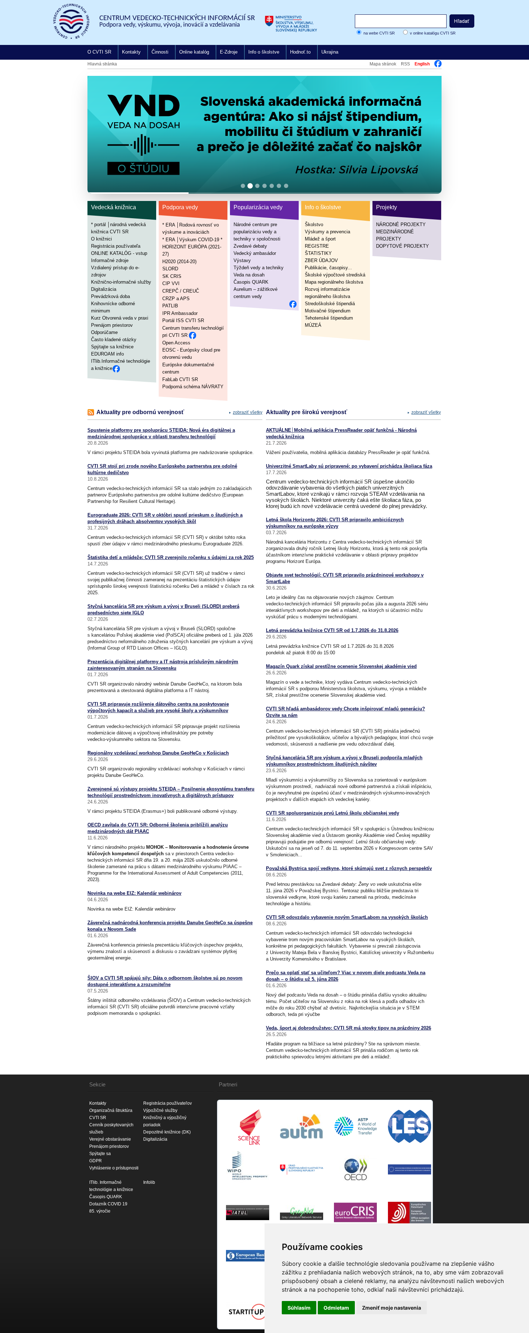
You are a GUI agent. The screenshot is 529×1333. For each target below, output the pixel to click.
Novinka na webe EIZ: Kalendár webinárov (134, 893)
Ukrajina (329, 52)
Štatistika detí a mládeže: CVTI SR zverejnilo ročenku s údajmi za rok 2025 (170, 557)
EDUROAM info (107, 354)
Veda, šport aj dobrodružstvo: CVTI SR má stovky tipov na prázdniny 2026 (348, 1028)
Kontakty (131, 52)
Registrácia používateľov (167, 1103)
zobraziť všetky (247, 412)
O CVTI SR (99, 52)
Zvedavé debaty (250, 246)
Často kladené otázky (113, 339)
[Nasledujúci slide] (430, 133)
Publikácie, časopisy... (328, 267)
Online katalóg (194, 52)
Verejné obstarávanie (110, 1139)
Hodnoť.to (300, 52)
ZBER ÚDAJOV (321, 260)
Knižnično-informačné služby (121, 282)
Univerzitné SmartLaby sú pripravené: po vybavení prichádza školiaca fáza (349, 466)
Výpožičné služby (160, 1110)
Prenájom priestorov (112, 325)
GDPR (95, 1160)
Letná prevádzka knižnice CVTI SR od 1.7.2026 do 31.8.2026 (332, 630)
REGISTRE (317, 246)
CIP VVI (171, 283)
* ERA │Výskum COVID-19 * (192, 239)
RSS (405, 64)
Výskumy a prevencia (327, 231)
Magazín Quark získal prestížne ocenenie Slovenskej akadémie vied (341, 666)
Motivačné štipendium (328, 310)
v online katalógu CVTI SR (433, 33)
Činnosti (160, 52)
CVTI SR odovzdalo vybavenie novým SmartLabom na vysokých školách (347, 917)
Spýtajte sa (100, 1153)
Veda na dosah (249, 275)
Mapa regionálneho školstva (334, 282)
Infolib (149, 1182)
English (422, 64)
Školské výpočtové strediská (335, 275)
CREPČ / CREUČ (180, 291)
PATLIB (170, 305)
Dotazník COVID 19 (108, 1203)
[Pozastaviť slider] (427, 83)
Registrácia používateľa (115, 246)
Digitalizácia (103, 289)
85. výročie (99, 1211)
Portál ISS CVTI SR (183, 320)
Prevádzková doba (110, 296)
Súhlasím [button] (299, 1308)
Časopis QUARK (251, 282)
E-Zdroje (229, 52)
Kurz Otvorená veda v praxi (119, 318)
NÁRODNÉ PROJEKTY (401, 224)
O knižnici (101, 239)
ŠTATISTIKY (318, 253)
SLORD (170, 268)
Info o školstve (263, 52)
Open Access (176, 342)
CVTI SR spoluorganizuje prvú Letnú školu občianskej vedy (332, 813)
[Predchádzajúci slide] (99, 133)
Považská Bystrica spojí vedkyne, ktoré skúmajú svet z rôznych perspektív (349, 868)
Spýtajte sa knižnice (112, 346)
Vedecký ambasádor (255, 253)
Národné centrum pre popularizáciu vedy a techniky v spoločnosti (257, 232)
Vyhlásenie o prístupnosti (114, 1168)
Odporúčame (104, 332)
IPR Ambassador (180, 313)
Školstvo (314, 224)
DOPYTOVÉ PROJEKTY (402, 246)
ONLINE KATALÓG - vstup (119, 253)
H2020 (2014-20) (179, 261)
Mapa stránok (383, 64)
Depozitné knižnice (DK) (167, 1132)
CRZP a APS (176, 298)
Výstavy (242, 260)
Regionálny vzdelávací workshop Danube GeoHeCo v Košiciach (158, 753)
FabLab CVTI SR (180, 379)
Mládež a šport (320, 239)
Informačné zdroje (109, 260)
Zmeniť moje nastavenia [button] (391, 1308)
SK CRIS (171, 276)
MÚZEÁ (313, 325)
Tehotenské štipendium (329, 318)
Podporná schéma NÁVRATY (192, 386)
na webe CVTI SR (379, 33)
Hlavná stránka (102, 64)
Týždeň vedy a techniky (259, 267)
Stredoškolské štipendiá (330, 303)
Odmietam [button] (336, 1308)
